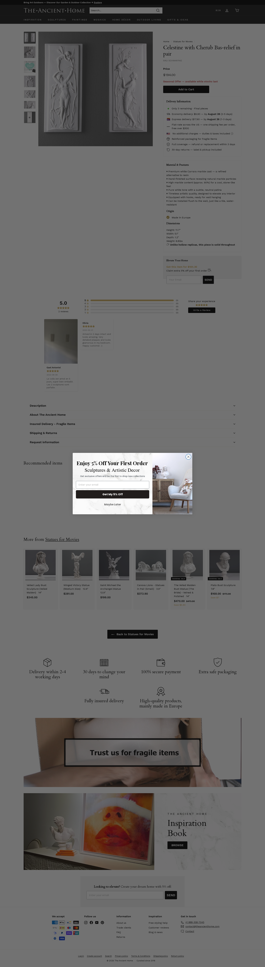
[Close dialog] (188, 456)
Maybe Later (112, 504)
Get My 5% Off (112, 494)
